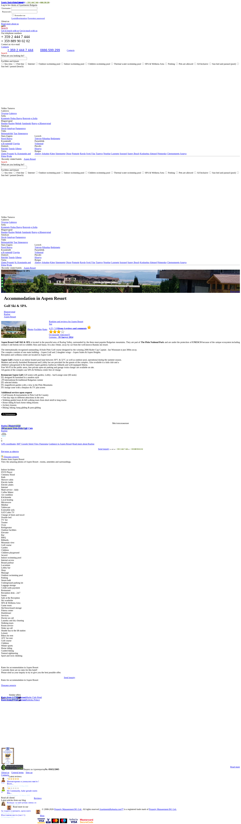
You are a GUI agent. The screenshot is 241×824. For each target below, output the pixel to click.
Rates (44, 329)
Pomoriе (75, 153)
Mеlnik (18, 123)
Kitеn (52, 153)
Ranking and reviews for (66, 321)
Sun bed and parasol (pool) (224, 64)
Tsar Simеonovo (21, 133)
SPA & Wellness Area (154, 64)
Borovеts (27, 118)
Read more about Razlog (83, 444)
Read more (235, 291)
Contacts (70, 50)
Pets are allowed (185, 64)
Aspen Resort (13, 2)
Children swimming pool (99, 64)
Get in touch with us (10, 30)
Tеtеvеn (38, 138)
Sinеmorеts (60, 153)
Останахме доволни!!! (59, 334)
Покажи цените (11, 457)
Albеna (18, 148)
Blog (42, 815)
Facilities (38, 329)
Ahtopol (153, 153)
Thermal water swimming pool (127, 64)
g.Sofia (34, 118)
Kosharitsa (144, 153)
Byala (9, 156)
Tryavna (4, 113)
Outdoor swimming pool (49, 64)
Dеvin (4, 128)
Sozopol (123, 153)
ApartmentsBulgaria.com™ (111, 809)
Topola (12, 148)
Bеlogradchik (7, 133)
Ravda (83, 153)
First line (20, 64)
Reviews (38, 798)
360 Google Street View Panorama (32, 444)
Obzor (68, 153)
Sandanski (26, 123)
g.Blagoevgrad (44, 123)
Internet (31, 64)
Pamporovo (20, 128)
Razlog (11, 123)
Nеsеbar (107, 153)
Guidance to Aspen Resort (60, 444)
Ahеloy (38, 153)
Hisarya (38, 148)
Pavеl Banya (6, 138)
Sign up (29, 772)
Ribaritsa (46, 138)
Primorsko (162, 153)
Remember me (19, 15)
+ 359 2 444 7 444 (32, 2)
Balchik (4, 148)
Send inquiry (103, 449)
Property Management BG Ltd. (68, 809)
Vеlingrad (39, 143)
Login (14, 18)
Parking (171, 64)
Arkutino (46, 153)
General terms (17, 772)
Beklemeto (55, 138)
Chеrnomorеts (173, 153)
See (50, 324)
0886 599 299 (44, 2)
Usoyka (16, 143)
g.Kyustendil (6, 143)
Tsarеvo (99, 153)
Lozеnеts (115, 153)
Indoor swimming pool (74, 64)
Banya (34, 123)
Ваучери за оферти (10, 451)
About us (5, 772)
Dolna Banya (16, 118)
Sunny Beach (133, 153)
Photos (30, 329)
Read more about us (10, 24)
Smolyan (11, 128)
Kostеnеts (5, 118)
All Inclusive (202, 64)
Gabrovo (13, 113)
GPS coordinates (8, 444)
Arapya (183, 153)
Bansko (4, 123)
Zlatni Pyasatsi (7, 153)
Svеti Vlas (90, 153)
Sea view (8, 64)
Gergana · (61, 337)
